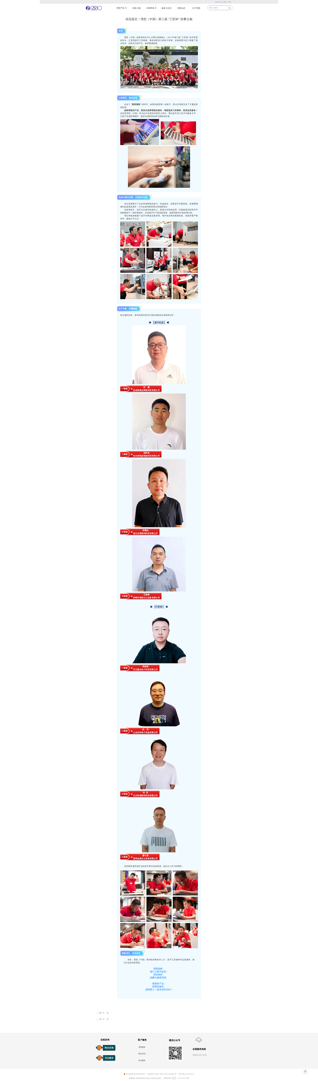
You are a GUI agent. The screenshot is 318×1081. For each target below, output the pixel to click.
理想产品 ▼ (122, 8)
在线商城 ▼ (151, 8)
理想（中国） (227, 2)
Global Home (219, 2)
